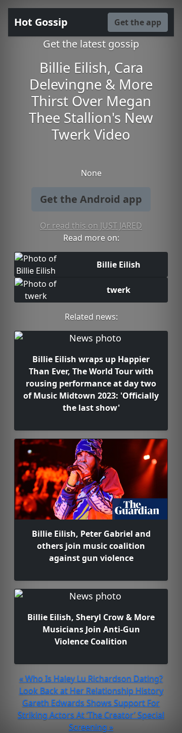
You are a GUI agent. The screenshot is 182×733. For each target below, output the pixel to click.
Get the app (137, 22)
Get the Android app (91, 199)
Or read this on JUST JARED (91, 225)
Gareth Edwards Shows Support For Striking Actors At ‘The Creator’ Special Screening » (91, 714)
